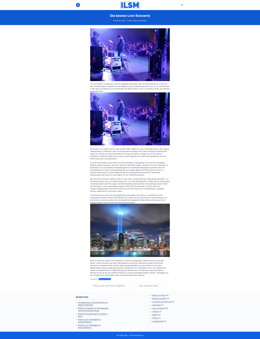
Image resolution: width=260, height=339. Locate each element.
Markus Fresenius (140, 21)
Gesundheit (156, 305)
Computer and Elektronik (162, 302)
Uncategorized (158, 321)
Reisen (154, 315)
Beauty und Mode (159, 295)
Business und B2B (104, 279)
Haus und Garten (158, 308)
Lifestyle (155, 311)
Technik (155, 318)
